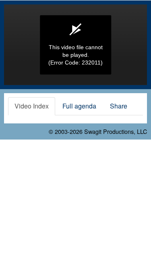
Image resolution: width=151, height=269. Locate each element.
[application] (75, 44)
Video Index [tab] (31, 106)
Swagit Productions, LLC (115, 131)
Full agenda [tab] (79, 106)
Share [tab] (118, 106)
